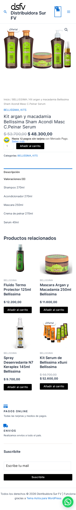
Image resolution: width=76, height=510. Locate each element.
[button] (5, 12)
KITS (23, 110)
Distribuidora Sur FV (28, 15)
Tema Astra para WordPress (44, 498)
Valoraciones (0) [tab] (14, 179)
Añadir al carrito (30, 146)
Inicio (7, 99)
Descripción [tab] (12, 172)
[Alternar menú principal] (68, 11)
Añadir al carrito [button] (17, 310)
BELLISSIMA (19, 99)
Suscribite (38, 477)
